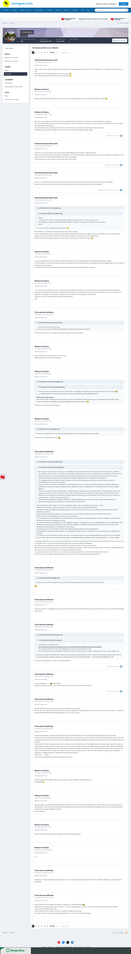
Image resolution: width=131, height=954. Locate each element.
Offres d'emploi (38, 10)
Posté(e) (41, 65)
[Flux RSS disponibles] (126, 932)
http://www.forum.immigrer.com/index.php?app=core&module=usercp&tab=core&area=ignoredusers (70, 647)
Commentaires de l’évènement (14, 86)
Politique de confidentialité (64, 947)
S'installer (75, 10)
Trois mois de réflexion (44, 312)
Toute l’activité (9, 48)
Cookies (87, 947)
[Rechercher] (126, 10)
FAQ (83, 10)
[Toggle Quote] (37, 208)
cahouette (108, 135)
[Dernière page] (57, 52)
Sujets (7, 70)
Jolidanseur (108, 165)
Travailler (49, 10)
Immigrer (66, 10)
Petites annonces (25, 10)
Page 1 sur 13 (65, 52)
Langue (43, 947)
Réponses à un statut (11, 61)
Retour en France (42, 89)
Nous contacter (79, 947)
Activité (14, 10)
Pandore (108, 190)
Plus (88, 10)
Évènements (8, 83)
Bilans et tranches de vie (45, 314)
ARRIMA (58, 10)
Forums (6, 10)
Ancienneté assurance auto (46, 60)
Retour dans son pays (45, 62)
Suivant (52, 52)
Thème (50, 947)
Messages (8, 74)
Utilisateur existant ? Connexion (106, 4)
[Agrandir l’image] (70, 73)
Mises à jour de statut (116, 10)
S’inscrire (123, 4)
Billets (6, 96)
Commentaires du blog (11, 99)
